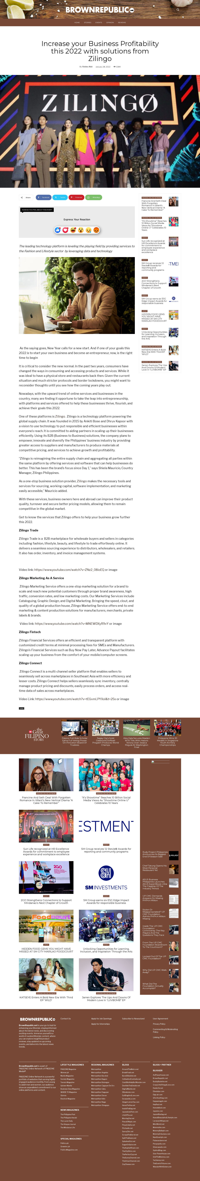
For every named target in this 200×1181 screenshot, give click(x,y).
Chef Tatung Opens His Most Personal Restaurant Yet (155, 867)
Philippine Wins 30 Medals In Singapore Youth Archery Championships (167, 741)
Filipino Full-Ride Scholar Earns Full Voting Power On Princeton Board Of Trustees (74, 741)
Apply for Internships (100, 1024)
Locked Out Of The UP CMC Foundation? (154, 957)
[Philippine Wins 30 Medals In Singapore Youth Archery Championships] (167, 728)
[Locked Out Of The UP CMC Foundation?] (174, 960)
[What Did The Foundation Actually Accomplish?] (174, 987)
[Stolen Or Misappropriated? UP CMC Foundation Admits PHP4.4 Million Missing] (174, 913)
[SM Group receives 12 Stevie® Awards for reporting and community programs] (173, 264)
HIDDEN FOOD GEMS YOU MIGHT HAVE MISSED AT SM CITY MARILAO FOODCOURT (154, 317)
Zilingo (60, 416)
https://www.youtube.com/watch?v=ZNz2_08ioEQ (69, 570)
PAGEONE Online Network (151, 198)
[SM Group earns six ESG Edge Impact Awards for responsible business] (173, 299)
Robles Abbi (87, 67)
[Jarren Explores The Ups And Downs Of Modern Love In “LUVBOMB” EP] (173, 366)
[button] (178, 9)
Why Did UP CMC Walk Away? (155, 971)
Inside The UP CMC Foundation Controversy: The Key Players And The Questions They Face (153, 930)
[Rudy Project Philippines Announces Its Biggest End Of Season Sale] (174, 855)
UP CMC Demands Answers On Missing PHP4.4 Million (153, 898)
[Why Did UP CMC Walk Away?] (174, 973)
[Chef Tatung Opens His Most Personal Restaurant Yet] (174, 869)
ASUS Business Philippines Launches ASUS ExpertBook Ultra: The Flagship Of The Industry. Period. (155, 884)
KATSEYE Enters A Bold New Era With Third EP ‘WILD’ (154, 352)
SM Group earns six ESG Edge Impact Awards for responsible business (154, 300)
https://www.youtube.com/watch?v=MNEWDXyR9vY (72, 623)
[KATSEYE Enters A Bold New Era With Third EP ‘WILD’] (173, 350)
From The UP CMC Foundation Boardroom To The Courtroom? (155, 944)
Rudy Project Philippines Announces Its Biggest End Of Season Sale (155, 854)
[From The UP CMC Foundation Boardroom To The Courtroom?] (174, 946)
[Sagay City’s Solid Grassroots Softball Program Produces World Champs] (105, 728)
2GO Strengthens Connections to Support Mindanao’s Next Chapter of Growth (154, 284)
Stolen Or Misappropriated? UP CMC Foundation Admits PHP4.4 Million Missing (154, 914)
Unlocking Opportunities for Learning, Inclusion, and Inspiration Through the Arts (154, 335)
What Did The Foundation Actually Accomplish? (153, 986)
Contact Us (66, 1018)
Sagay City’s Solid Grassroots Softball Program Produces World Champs (105, 741)
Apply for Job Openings (101, 1018)
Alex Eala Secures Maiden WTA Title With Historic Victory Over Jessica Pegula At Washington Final (136, 742)
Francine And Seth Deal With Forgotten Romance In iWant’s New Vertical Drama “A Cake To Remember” (154, 205)
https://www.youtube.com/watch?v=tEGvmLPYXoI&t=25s (75, 699)
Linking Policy (159, 1037)
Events (144, 238)
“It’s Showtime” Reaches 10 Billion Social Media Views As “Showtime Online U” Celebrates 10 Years (154, 225)
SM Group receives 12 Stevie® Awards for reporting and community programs (153, 266)
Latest (21, 708)
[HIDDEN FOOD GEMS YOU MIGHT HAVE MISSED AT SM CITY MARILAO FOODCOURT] (173, 315)
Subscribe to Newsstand (133, 1018)
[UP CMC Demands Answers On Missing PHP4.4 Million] (174, 899)
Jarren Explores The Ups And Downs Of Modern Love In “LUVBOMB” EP (154, 367)
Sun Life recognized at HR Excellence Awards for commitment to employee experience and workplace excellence (153, 247)
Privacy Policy (159, 1024)
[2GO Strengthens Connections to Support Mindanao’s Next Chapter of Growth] (173, 281)
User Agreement (160, 1018)
